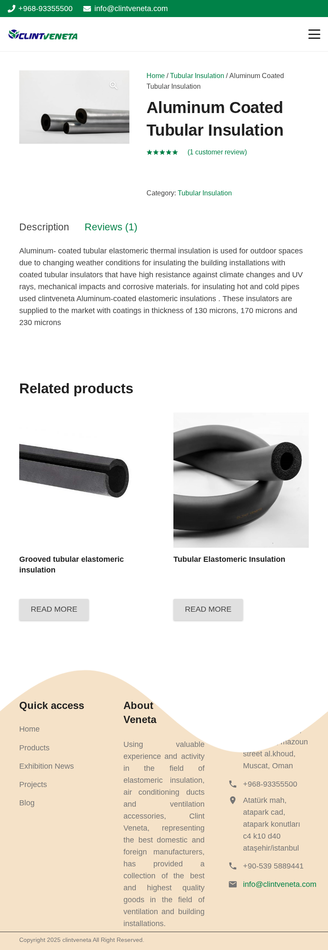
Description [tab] (44, 227)
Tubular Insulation (197, 75)
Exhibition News (46, 766)
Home (155, 75)
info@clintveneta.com (279, 884)
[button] (314, 34)
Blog (27, 803)
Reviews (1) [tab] (111, 227)
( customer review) (217, 152)
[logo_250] (43, 34)
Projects (33, 784)
